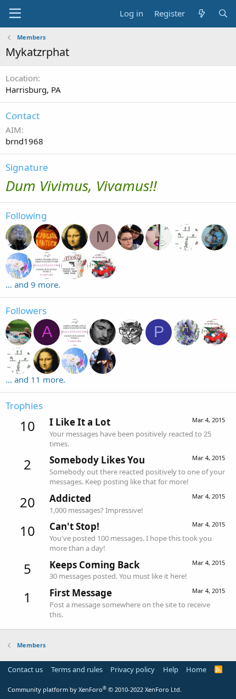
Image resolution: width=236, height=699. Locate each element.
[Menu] (15, 13)
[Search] (223, 13)
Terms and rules (77, 669)
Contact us (25, 669)
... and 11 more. (35, 379)
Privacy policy (132, 669)
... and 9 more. (32, 284)
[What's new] (201, 13)
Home (196, 669)
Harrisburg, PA (33, 89)
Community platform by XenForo (95, 689)
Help (170, 669)
